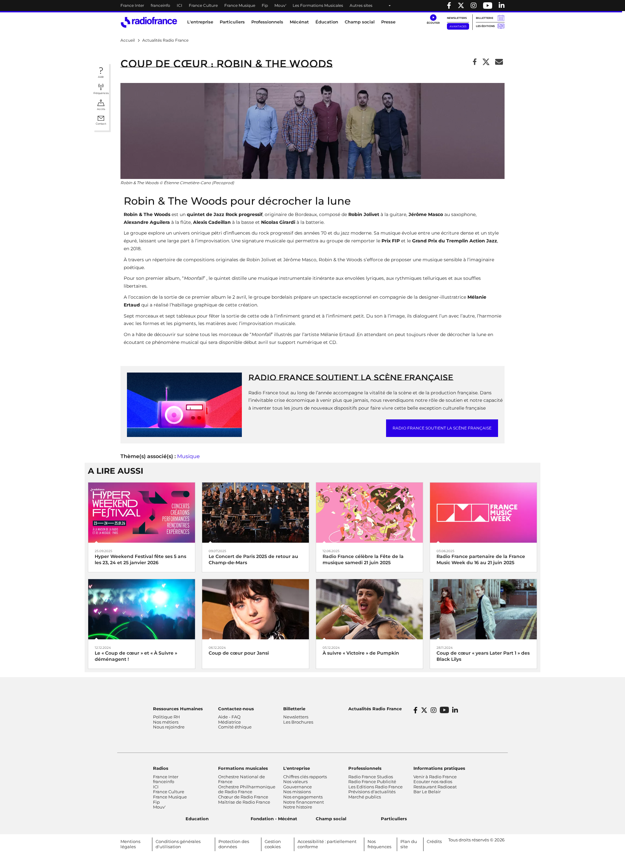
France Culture (203, 5)
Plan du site (408, 844)
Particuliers (394, 818)
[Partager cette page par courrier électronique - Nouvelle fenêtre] (499, 62)
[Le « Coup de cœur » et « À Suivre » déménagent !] (141, 609)
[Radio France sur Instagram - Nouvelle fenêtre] (473, 5)
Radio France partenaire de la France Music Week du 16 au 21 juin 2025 (481, 559)
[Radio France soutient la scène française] (184, 404)
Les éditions (485, 26)
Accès (101, 109)
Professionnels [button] (267, 21)
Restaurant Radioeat (435, 786)
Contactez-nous (236, 708)
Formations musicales (243, 768)
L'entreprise (296, 768)
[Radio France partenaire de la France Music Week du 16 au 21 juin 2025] (483, 512)
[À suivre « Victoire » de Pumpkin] (369, 609)
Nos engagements (303, 796)
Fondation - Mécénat (274, 818)
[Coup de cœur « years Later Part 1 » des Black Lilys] (483, 609)
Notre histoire (297, 806)
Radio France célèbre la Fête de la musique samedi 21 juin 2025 (363, 559)
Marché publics (364, 796)
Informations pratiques (439, 768)
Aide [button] (101, 76)
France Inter (132, 5)
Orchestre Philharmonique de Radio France (246, 789)
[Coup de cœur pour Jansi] (255, 609)
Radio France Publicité (372, 781)
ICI (179, 5)
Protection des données (233, 844)
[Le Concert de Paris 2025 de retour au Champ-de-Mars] (255, 512)
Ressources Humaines (178, 708)
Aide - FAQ (229, 716)
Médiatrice (229, 722)
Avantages (458, 26)
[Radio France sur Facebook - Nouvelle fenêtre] (449, 5)
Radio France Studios (370, 776)
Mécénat (299, 21)
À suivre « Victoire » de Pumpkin (361, 653)
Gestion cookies (273, 844)
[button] (433, 19)
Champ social (360, 21)
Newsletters (457, 18)
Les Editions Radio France (375, 786)
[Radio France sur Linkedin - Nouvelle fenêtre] (501, 5)
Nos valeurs (295, 781)
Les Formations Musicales (318, 5)
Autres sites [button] (361, 5)
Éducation (326, 21)
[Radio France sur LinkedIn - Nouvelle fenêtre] (455, 710)
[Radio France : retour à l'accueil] (148, 22)
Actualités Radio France (375, 708)
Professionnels (365, 768)
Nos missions (297, 791)
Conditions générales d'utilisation (178, 844)
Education (197, 818)
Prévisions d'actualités (372, 791)
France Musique (239, 5)
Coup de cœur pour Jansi (239, 653)
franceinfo (160, 5)
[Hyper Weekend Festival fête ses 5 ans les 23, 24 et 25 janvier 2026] (141, 512)
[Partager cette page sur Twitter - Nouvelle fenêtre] (486, 62)
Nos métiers (165, 722)
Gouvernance (297, 786)
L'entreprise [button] (200, 21)
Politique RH (166, 716)
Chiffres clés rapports (305, 776)
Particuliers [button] (232, 21)
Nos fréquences (379, 844)
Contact (101, 123)
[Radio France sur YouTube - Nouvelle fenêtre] (487, 5)
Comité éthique (235, 726)
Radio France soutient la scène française (350, 377)
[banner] (312, 5)
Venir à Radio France (435, 776)
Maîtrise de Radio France (244, 802)
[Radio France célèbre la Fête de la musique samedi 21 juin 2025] (369, 512)
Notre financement (303, 802)
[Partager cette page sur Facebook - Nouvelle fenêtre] (475, 62)
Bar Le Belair (427, 791)
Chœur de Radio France (243, 796)
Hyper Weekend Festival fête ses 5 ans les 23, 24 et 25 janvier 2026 (140, 559)
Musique (188, 456)
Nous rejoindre (169, 726)
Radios (160, 768)
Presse (388, 21)
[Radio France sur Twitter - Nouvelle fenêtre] (460, 5)
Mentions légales (130, 844)
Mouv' (280, 5)
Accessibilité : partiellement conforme (327, 844)
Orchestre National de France (241, 779)
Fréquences (101, 93)
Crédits (434, 841)
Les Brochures (298, 722)
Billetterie (484, 18)
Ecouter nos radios (432, 781)
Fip (265, 5)
